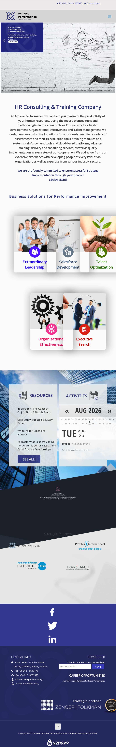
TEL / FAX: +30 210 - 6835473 (70, 3)
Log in (97, 3)
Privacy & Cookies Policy (27, 683)
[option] (58, 493)
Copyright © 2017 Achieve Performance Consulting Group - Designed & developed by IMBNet (58, 733)
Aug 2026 (88, 410)
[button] (4, 40)
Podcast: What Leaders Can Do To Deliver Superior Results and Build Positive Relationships (36, 445)
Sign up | (91, 3)
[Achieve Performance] (21, 16)
